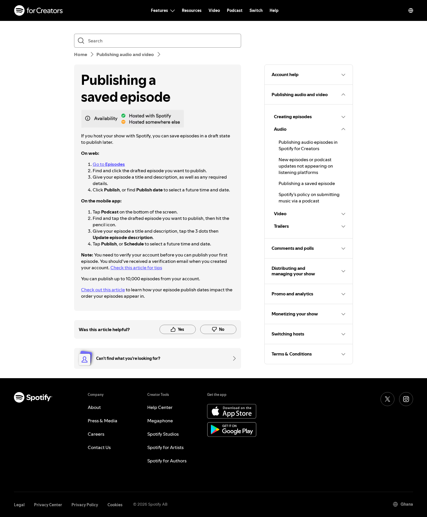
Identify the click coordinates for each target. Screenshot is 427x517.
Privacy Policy (84, 505)
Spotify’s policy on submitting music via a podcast (309, 197)
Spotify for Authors (166, 460)
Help (274, 10)
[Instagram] (406, 399)
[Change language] (410, 10)
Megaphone (160, 420)
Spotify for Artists (165, 447)
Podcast (235, 10)
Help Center (160, 407)
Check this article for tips (136, 267)
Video (214, 10)
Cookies (115, 505)
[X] (387, 399)
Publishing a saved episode (307, 183)
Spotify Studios (163, 434)
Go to (109, 164)
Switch (256, 10)
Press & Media (102, 420)
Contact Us (99, 447)
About (94, 407)
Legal (19, 505)
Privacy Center (48, 505)
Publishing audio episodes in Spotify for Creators (308, 145)
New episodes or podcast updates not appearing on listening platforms (306, 165)
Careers (96, 434)
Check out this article (103, 289)
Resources (192, 10)
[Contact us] (232, 358)
